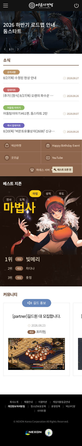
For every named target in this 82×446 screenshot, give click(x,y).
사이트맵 (41, 410)
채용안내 (28, 401)
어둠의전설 (41, 5)
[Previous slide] (5, 49)
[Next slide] (18, 49)
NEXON (33, 432)
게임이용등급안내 (61, 401)
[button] (9, 200)
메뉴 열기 (5, 5)
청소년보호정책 (38, 406)
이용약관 (42, 401)
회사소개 (14, 401)
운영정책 (55, 406)
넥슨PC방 (70, 406)
